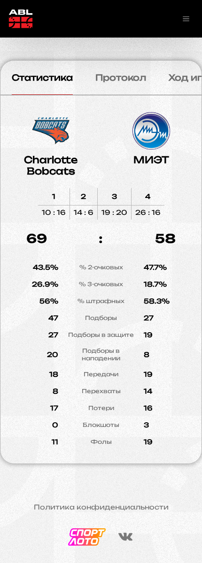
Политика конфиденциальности (101, 507)
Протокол (120, 77)
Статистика (42, 77)
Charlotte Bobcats (51, 165)
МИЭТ (151, 160)
